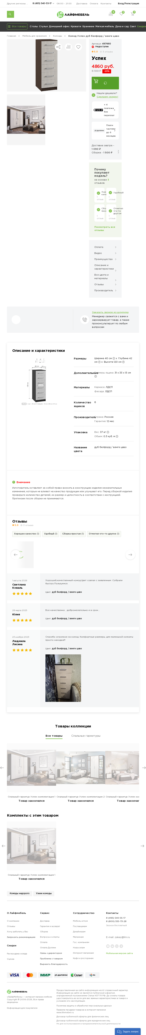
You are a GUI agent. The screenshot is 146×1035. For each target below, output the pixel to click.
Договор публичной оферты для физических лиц (82, 1016)
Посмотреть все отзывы (104, 228)
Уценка (10, 959)
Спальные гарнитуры (85, 735)
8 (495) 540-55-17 (42, 3)
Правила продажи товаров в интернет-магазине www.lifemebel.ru (81, 1011)
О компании (13, 921)
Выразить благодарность (54, 964)
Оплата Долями (48, 948)
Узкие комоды (43, 893)
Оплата (94, 3)
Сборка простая (73, 534)
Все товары (54, 735)
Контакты (106, 3)
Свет (133, 26)
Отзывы (11, 926)
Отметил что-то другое (104, 534)
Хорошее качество (26, 534)
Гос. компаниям (81, 942)
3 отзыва (108, 51)
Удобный (50, 534)
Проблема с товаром (51, 959)
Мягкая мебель (104, 26)
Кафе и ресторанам (83, 958)
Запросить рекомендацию (21, 937)
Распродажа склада (17, 954)
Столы (34, 26)
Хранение (88, 26)
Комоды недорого (19, 893)
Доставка (81, 3)
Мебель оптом (80, 921)
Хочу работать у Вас (17, 932)
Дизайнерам (79, 932)
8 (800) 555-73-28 (116, 921)
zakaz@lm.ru (122, 937)
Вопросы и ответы (49, 937)
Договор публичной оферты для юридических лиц (88, 1022)
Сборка (44, 932)
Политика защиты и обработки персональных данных (84, 1006)
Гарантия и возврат (50, 926)
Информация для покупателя (22, 1008)
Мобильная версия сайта (119, 953)
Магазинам (78, 937)
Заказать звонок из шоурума (110, 312)
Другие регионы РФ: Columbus (18, 3)
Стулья (43, 26)
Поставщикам (80, 926)
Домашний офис (59, 26)
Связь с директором (51, 953)
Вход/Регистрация (128, 3)
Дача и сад (122, 26)
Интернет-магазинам (83, 953)
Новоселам (79, 948)
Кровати (76, 26)
